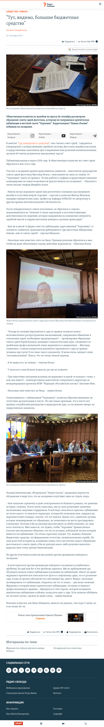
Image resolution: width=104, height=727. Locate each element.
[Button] (68, 41)
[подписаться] (58, 670)
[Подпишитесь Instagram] (40, 670)
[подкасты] (41, 723)
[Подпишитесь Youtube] (27, 670)
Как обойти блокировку (17, 714)
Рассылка (57, 709)
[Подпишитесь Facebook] (15, 670)
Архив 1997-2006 (61, 688)
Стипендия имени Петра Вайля (21, 693)
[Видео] (63, 723)
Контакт (57, 693)
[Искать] (86, 723)
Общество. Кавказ (16, 12)
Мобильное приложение (18, 688)
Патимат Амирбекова (16, 30)
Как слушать (12, 709)
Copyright (57, 714)
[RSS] (46, 670)
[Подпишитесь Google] (8, 670)
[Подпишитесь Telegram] (33, 670)
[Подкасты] (52, 670)
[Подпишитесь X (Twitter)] (21, 670)
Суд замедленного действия (33, 143)
